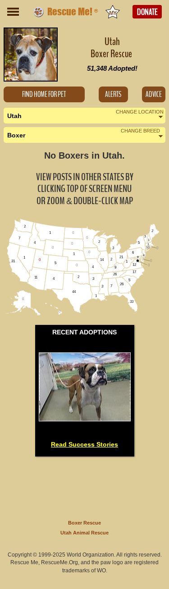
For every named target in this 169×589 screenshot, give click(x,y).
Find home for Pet (44, 94)
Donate (147, 12)
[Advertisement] (85, 486)
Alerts (113, 94)
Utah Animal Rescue (84, 532)
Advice (154, 94)
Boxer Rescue (84, 522)
